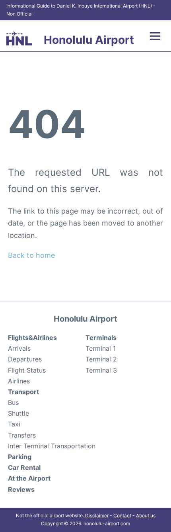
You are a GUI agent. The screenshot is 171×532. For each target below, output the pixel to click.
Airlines (19, 381)
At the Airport (29, 478)
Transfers (22, 435)
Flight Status (27, 370)
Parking (19, 457)
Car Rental (24, 467)
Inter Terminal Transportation (51, 446)
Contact (122, 515)
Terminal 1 (101, 348)
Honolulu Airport (89, 39)
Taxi (14, 424)
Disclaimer (97, 515)
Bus (13, 402)
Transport (23, 392)
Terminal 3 (101, 370)
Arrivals (19, 348)
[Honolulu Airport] (19, 38)
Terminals (101, 338)
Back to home (31, 255)
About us (145, 515)
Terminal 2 (101, 359)
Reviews (21, 489)
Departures (25, 359)
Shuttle (18, 413)
